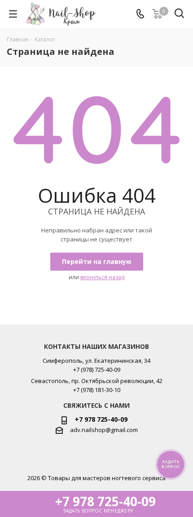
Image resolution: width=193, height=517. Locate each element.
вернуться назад (102, 277)
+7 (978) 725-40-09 (96, 369)
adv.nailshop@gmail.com (104, 430)
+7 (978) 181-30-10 (96, 390)
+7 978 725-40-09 (101, 419)
